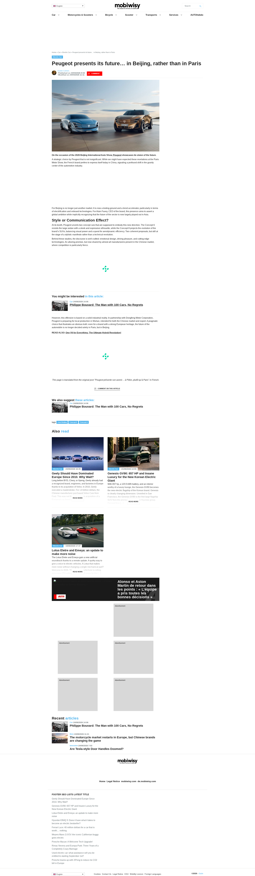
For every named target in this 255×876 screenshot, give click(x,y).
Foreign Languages (153, 874)
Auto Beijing (62, 422)
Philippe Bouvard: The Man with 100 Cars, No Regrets (106, 305)
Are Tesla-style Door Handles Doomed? (97, 749)
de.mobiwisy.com (147, 781)
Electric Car (66, 52)
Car (54, 15)
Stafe (201, 873)
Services (173, 15)
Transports (151, 15)
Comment (95, 74)
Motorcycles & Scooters (80, 15)
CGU (126, 874)
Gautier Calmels (63, 71)
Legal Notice (113, 781)
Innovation (74, 745)
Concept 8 (84, 422)
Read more (78, 498)
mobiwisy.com (128, 781)
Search (188, 6)
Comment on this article (109, 389)
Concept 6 (73, 422)
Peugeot (117, 155)
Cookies (97, 874)
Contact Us (106, 874)
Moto (71, 734)
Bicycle (109, 15)
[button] (68, 6)
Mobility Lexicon (136, 874)
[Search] (200, 5)
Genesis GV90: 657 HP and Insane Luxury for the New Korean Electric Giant (132, 477)
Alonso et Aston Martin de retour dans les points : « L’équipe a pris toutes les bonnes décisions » (137, 589)
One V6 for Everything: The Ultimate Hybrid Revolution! (93, 333)
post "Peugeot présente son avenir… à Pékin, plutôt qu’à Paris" (119, 380)
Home (54, 52)
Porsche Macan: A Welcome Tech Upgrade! (72, 842)
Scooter (129, 15)
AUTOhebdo (196, 15)
